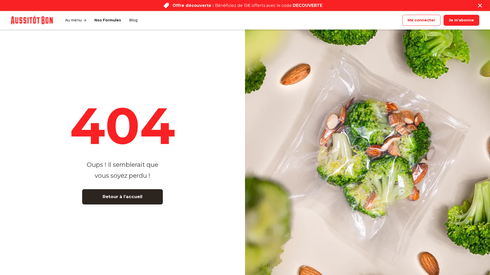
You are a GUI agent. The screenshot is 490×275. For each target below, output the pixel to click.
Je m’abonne (461, 20)
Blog (133, 20)
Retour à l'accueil (122, 196)
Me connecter (421, 20)
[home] (32, 20)
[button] (75, 20)
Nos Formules (107, 20)
